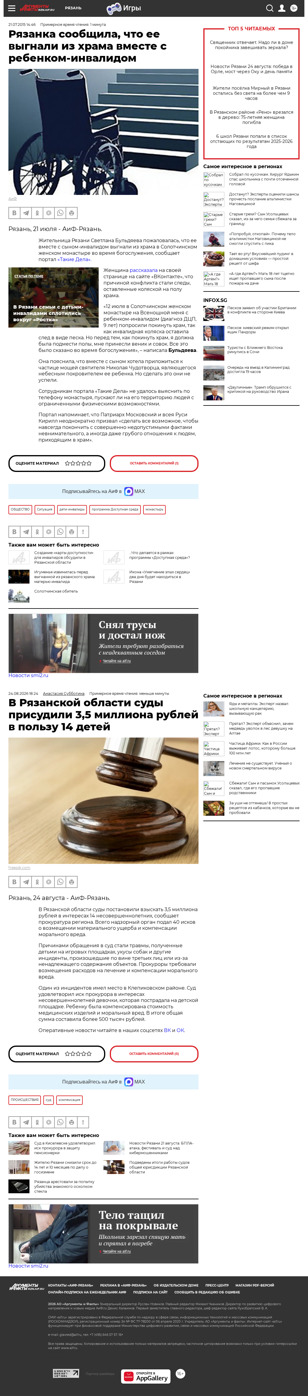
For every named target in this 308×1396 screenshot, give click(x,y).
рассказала (144, 270)
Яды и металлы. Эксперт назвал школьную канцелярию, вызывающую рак (258, 708)
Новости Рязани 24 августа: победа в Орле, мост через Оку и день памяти (252, 69)
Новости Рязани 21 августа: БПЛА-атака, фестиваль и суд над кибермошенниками (161, 1148)
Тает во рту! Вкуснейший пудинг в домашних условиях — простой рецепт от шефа (261, 258)
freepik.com (19, 867)
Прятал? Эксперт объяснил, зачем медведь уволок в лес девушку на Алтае (261, 728)
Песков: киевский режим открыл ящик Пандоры (258, 330)
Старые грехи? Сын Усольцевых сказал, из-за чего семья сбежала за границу (263, 219)
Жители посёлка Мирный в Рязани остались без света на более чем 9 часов (252, 93)
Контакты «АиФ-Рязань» (70, 1285)
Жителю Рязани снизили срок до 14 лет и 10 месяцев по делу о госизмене (65, 1167)
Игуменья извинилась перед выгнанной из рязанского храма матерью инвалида (64, 577)
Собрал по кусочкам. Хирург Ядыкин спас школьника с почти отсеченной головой (264, 179)
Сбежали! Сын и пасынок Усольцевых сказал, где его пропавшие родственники (264, 788)
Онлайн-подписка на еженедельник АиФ (87, 1292)
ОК (180, 1030)
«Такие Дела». (74, 259)
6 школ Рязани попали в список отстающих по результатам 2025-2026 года (251, 141)
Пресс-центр (217, 1285)
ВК (167, 1030)
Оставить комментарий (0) (154, 1054)
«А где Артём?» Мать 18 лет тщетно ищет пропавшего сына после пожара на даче (261, 278)
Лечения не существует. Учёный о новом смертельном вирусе (260, 765)
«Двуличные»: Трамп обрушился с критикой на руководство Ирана (259, 389)
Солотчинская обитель (56, 591)
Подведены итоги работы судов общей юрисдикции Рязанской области (159, 1167)
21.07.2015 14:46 (21, 24)
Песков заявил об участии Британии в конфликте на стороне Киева (261, 310)
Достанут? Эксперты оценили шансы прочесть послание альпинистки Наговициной (264, 199)
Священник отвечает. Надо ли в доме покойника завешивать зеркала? (251, 45)
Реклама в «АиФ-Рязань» (123, 1285)
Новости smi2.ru (28, 675)
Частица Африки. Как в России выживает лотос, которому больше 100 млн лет (262, 748)
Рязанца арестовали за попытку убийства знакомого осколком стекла (64, 1186)
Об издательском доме (176, 1285)
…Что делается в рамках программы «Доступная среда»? (159, 555)
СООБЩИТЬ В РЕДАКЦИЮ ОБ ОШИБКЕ (207, 1292)
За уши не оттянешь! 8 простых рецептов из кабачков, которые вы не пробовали (264, 808)
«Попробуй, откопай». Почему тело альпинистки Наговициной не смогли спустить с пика (262, 239)
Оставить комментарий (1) (154, 463)
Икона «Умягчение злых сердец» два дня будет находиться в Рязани (159, 577)
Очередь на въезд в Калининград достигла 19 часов (258, 369)
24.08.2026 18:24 (23, 693)
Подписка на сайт (150, 1292)
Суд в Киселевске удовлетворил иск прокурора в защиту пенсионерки (64, 1148)
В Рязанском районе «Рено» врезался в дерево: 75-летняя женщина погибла (251, 117)
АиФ (12, 198)
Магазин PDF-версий (255, 1285)
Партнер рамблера (100, 1374)
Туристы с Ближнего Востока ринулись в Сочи (255, 350)
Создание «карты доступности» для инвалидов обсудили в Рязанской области (64, 557)
